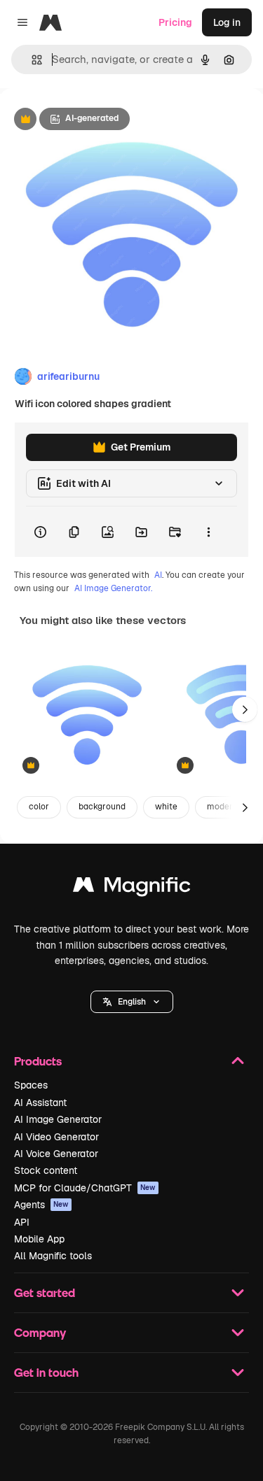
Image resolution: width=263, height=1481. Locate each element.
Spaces (31, 1085)
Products (38, 1061)
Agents (41, 1204)
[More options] (208, 532)
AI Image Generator (58, 1119)
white (166, 806)
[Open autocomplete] (31, 60)
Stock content (45, 1170)
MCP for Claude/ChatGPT (85, 1188)
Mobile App (39, 1239)
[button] (131, 1002)
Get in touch (46, 1372)
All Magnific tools (53, 1255)
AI (158, 575)
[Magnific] (132, 888)
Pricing (175, 22)
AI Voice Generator (56, 1153)
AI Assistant (40, 1102)
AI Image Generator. (113, 588)
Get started (44, 1292)
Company (40, 1332)
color (39, 806)
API (21, 1222)
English (132, 1001)
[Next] (244, 709)
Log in (227, 22)
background (102, 806)
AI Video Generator (56, 1137)
